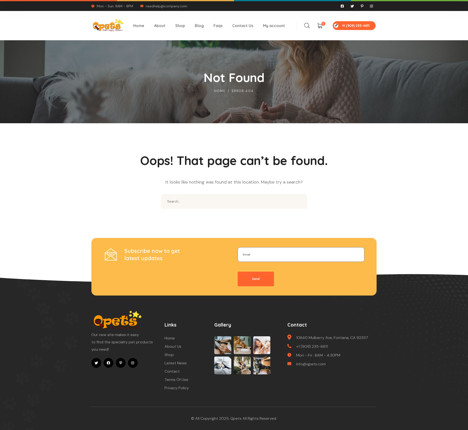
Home (219, 91)
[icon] (342, 6)
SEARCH (299, 201)
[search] (307, 25)
